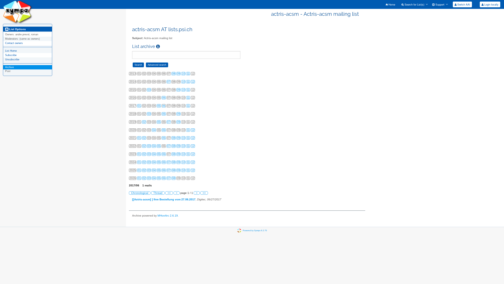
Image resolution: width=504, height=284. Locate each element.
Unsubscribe (12, 59)
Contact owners (14, 43)
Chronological (139, 193)
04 (154, 130)
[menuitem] (390, 4)
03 (149, 89)
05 (158, 105)
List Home (11, 50)
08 (173, 73)
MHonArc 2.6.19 (168, 215)
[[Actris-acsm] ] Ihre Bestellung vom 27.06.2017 (163, 199)
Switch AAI (463, 4)
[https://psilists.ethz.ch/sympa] (17, 11)
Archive (9, 67)
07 (168, 81)
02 (144, 122)
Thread (157, 193)
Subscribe (11, 55)
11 (188, 73)
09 (178, 73)
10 (183, 73)
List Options (17, 29)
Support (439, 4)
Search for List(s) (414, 4)
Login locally (491, 4)
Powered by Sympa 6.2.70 (255, 230)
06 (163, 97)
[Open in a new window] (158, 46)
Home (391, 4)
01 (139, 105)
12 (193, 81)
